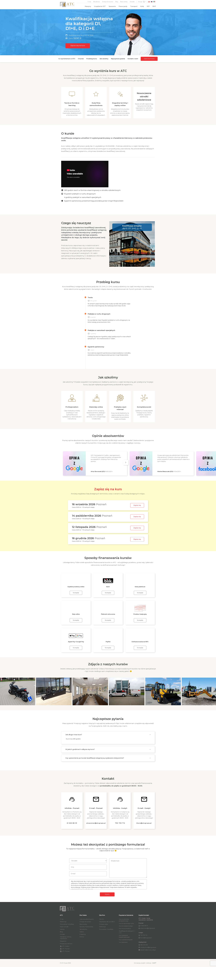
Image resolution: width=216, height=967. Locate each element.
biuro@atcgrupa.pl (144, 823)
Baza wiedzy (124, 1)
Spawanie (112, 6)
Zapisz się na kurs (77, 45)
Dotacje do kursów (107, 1)
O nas (89, 1)
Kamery (62, 929)
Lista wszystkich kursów (87, 919)
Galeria (82, 932)
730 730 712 (120, 823)
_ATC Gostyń (65, 946)
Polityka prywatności (66, 943)
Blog (116, 1)
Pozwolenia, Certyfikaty (67, 924)
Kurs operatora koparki (125, 939)
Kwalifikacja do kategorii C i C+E (127, 932)
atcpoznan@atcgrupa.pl (96, 823)
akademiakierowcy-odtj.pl (147, 950)
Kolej (142, 6)
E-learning (83, 934)
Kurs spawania (123, 942)
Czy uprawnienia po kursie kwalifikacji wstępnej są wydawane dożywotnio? (94, 758)
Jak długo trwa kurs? (73, 735)
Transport (133, 6)
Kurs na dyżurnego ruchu (126, 923)
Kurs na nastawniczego (126, 926)
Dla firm (101, 919)
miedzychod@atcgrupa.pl (147, 947)
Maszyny (88, 6)
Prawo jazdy (123, 6)
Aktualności (96, 1)
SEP (148, 6)
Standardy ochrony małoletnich (65, 937)
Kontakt (132, 1)
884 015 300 (143, 945)
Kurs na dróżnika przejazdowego (124, 920)
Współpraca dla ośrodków (107, 921)
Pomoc (82, 937)
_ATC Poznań (66, 948)
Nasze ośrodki (64, 927)
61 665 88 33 (72, 823)
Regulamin (63, 941)
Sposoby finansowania (86, 927)
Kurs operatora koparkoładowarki (124, 936)
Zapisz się (137, 505)
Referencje (63, 921)
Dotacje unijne (103, 924)
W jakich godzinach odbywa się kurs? (80, 749)
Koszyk (140, 1)
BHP (154, 6)
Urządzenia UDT (100, 6)
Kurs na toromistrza (125, 928)
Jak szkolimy (83, 929)
